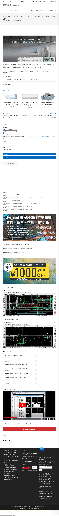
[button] (47, 453)
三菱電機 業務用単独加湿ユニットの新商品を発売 (48, 103)
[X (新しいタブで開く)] (51, 1)
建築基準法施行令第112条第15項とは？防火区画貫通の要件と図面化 (17, 248)
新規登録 (4, 1)
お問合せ (30, 510)
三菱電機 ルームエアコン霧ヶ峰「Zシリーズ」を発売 (11, 103)
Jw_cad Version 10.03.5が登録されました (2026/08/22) (14, 191)
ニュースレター (32, 1)
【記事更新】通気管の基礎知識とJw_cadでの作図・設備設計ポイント (17, 209)
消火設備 (6, 471)
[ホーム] (3, 20)
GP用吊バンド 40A (22, 360)
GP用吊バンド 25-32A (23, 368)
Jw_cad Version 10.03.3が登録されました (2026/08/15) (14, 200)
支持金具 (10, 464)
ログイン (9, 1)
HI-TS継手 (14, 450)
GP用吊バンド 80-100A (23, 377)
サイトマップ (25, 510)
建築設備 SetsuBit (11, 5)
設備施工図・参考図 (9, 477)
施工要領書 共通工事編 (9, 466)
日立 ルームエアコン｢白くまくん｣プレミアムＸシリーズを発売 (29, 104)
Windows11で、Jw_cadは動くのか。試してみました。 (19, 423)
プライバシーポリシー (42, 510)
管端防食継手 (12, 471)
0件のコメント (25, 79)
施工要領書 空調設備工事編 (10, 467)
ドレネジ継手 (13, 454)
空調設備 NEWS (17, 20)
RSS (19, 1)
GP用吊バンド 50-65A (18, 355)
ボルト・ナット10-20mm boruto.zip (26, 382)
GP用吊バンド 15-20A (22, 364)
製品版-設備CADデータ (9, 475)
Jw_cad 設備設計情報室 (16, 510)
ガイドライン (14, 1)
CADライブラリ (8, 450)
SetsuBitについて (24, 1)
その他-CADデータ (8, 452)
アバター (16, 452)
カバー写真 (6, 454)
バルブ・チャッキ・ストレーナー (11, 457)
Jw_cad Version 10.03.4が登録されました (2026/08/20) (14, 194)
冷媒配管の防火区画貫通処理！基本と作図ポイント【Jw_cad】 (16, 244)
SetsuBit (16, 79)
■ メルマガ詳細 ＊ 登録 (27, 461)
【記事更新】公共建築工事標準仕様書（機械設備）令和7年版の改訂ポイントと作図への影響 (22, 197)
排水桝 (5, 464)
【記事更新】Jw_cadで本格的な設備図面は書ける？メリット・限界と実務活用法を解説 (21, 203)
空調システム (7, 84)
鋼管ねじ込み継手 (8, 479)
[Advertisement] (29, 29)
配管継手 (16, 477)
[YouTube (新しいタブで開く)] (55, 1)
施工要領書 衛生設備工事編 (10, 469)
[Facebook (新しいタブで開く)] (53, 1)
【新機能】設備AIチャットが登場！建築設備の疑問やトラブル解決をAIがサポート (20, 206)
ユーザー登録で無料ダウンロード (11, 461)
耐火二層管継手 (8, 473)
